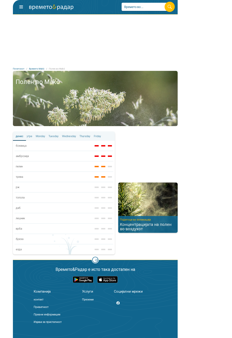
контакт (38, 299)
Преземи (88, 299)
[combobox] (146, 7)
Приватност (41, 307)
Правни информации (47, 314)
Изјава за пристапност (48, 322)
